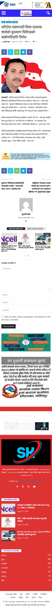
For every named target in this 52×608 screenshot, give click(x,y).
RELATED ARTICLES (16, 229)
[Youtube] (34, 487)
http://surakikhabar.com (26, 217)
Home (3, 19)
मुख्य (9, 19)
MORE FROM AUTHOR (35, 229)
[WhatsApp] (17, 52)
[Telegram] (23, 52)
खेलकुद (3, 572)
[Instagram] (23, 487)
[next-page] (27, 255)
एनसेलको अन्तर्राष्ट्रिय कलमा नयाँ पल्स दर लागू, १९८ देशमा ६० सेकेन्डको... (33, 506)
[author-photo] (26, 204)
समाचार (9, 22)
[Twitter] (10, 52)
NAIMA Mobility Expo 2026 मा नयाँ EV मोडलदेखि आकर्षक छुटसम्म (42, 247)
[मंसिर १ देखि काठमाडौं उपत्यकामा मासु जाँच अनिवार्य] (26, 238)
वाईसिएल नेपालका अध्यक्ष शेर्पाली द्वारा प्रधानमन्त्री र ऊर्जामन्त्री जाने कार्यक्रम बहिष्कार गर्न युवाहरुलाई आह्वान (40, 187)
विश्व (2, 580)
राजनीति (15, 22)
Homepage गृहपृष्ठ (11, 594)
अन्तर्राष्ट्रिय (43, 594)
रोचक (40, 597)
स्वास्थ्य (3, 576)
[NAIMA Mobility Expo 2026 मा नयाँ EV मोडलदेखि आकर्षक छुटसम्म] (43, 238)
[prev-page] (24, 255)
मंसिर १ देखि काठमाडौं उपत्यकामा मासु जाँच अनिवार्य (25, 247)
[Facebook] (4, 52)
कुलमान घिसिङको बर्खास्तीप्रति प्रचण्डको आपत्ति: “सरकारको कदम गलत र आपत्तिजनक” (12, 185)
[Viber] (29, 52)
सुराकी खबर (7, 42)
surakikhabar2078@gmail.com (31, 481)
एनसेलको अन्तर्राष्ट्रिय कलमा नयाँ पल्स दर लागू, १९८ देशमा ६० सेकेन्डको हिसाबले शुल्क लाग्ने (9, 248)
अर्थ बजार (4, 243)
